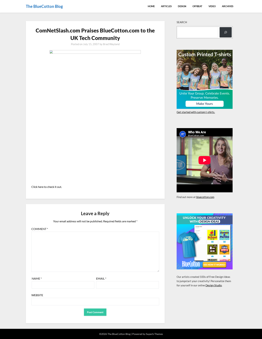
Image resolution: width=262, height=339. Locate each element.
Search (182, 22)
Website (37, 295)
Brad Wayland (111, 44)
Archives (227, 6)
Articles (166, 6)
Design (182, 6)
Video (212, 6)
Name (37, 278)
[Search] (226, 32)
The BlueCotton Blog (44, 6)
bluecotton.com (205, 197)
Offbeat (197, 6)
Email (101, 278)
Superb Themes (154, 333)
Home (151, 6)
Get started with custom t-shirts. (196, 112)
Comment (39, 229)
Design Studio (214, 285)
